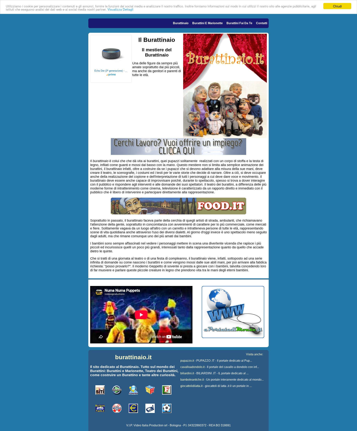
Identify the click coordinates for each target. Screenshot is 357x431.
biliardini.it (187, 373)
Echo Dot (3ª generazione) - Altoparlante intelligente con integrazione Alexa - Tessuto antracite (111, 70)
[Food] (178, 213)
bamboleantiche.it (192, 379)
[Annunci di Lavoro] (178, 154)
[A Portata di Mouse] (233, 337)
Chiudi (337, 6)
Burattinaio (181, 23)
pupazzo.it (187, 360)
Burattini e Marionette (207, 23)
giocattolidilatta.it (191, 385)
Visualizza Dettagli (120, 9)
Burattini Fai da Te (239, 23)
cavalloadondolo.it (192, 367)
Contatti (261, 23)
